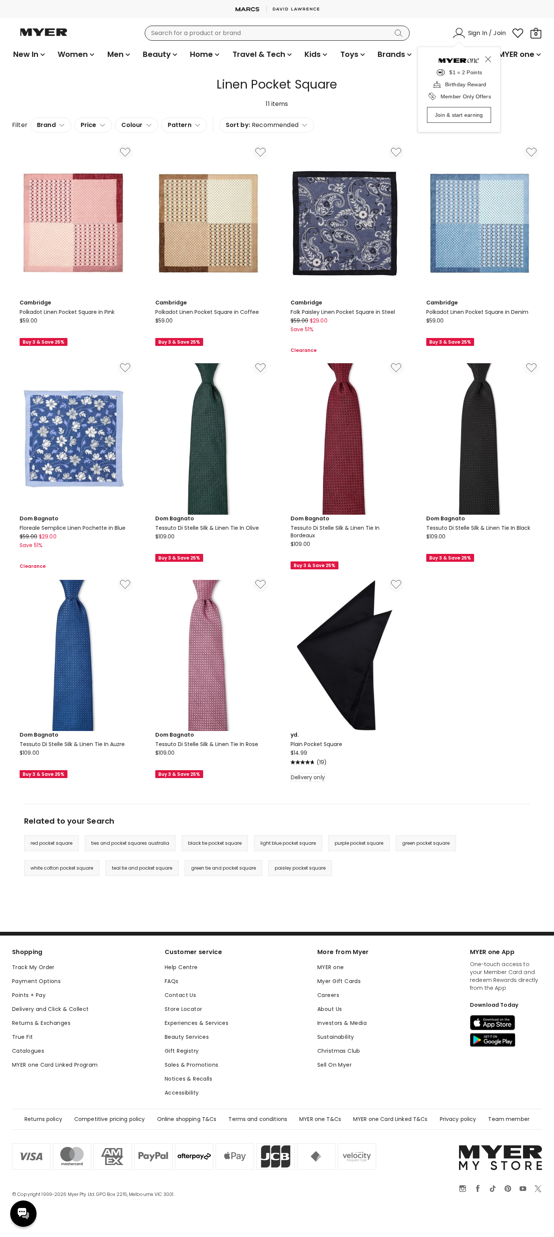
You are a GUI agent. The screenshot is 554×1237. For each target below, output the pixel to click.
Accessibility (182, 1092)
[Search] (399, 33)
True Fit (22, 1037)
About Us (329, 1009)
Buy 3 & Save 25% (43, 342)
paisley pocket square (300, 868)
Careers (328, 995)
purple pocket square (359, 843)
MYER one (330, 967)
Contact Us (180, 995)
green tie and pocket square (223, 868)
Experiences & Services (196, 1023)
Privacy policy (458, 1119)
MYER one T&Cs (320, 1119)
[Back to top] (533, 1219)
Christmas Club (338, 1051)
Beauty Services (187, 1037)
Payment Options (36, 981)
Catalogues (28, 1051)
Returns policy (43, 1119)
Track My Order (33, 967)
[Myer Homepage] (43, 36)
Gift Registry (182, 1051)
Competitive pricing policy (109, 1119)
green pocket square (426, 843)
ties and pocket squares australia (130, 843)
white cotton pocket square (62, 868)
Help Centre (181, 967)
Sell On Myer (334, 1065)
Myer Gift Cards (339, 981)
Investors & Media (342, 1023)
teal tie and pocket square (142, 868)
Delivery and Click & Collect (50, 1009)
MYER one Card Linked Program (55, 1065)
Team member (509, 1119)
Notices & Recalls (188, 1079)
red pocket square (51, 843)
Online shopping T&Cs (187, 1119)
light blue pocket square (288, 843)
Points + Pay (29, 995)
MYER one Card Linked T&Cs (390, 1119)
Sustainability (335, 1037)
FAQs (172, 981)
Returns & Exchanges (41, 1023)
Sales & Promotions (192, 1065)
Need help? (23, 1213)
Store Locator (183, 1009)
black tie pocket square (215, 843)
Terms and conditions (257, 1119)
